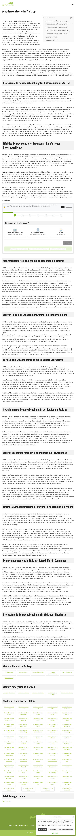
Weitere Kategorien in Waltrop (52, 37)
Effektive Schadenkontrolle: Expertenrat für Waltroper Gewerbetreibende (60, 23)
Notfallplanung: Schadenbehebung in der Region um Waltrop (57, 28)
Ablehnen (53, 829)
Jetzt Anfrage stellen (50, 40)
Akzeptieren (42, 829)
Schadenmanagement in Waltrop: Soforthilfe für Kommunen (57, 33)
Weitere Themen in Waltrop (52, 36)
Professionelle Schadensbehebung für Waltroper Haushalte (57, 34)
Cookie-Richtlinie (55, 833)
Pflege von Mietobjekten (38, 672)
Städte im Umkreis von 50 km (52, 39)
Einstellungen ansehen (66, 829)
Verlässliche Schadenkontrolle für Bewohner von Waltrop (57, 27)
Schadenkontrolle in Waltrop (50, 20)
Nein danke (69, 207)
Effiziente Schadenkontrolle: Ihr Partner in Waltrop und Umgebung (58, 31)
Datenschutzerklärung (20, 825)
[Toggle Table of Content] (71, 18)
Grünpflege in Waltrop (9, 693)
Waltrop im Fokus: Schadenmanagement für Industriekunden (57, 26)
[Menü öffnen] (72, 4)
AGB (10, 825)
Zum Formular (6, 801)
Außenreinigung (23, 672)
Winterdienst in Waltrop (67, 693)
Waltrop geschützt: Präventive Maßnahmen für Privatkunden (57, 30)
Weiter (67, 243)
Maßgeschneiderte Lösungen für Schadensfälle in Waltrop (57, 24)
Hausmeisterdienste (67, 672)
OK (63, 207)
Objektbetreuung (9, 672)
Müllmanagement (9, 678)
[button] (73, 817)
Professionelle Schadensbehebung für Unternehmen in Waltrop (58, 21)
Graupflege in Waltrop (38, 693)
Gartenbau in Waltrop (23, 693)
